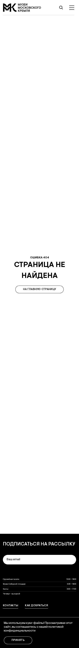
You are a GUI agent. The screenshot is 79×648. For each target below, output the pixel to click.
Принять (18, 640)
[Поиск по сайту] (61, 7)
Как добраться (36, 605)
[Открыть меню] (71, 7)
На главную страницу (39, 289)
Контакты (10, 605)
